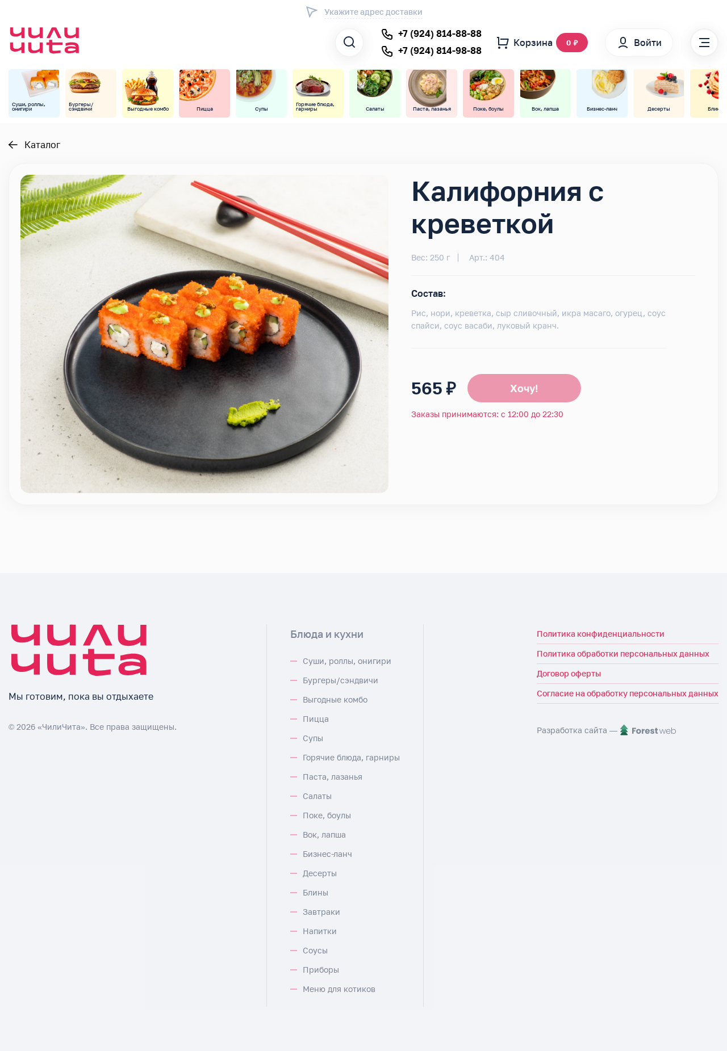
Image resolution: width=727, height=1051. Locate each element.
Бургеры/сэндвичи (340, 680)
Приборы (321, 969)
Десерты (320, 873)
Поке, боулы (327, 815)
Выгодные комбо (335, 699)
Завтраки (321, 912)
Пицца (316, 719)
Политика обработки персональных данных (623, 653)
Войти (648, 42)
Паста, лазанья (332, 776)
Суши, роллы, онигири (347, 661)
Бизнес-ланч (327, 854)
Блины (315, 892)
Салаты (317, 796)
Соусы (315, 950)
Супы (313, 738)
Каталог (42, 144)
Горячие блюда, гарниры (351, 757)
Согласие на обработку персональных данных (627, 693)
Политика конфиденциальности (601, 633)
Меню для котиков (339, 989)
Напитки (320, 931)
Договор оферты (569, 673)
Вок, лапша (324, 834)
